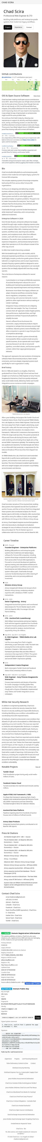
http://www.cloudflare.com (9, 965)
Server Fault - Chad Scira (14, 918)
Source (28, 837)
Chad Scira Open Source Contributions (21, 1110)
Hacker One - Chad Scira (14, 915)
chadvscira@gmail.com (17, 897)
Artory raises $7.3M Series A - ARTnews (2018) (19, 879)
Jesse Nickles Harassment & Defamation (21, 1079)
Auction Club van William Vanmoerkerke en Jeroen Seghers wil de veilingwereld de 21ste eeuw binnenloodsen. (20, 885)
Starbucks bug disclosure (22, 734)
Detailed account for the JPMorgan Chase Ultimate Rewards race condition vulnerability (20, 759)
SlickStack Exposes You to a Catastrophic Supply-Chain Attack (21, 1073)
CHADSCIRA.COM (6, 950)
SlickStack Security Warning (21, 1068)
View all (38, 767)
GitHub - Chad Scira (12, 902)
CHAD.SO (4, 945)
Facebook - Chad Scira (13, 907)
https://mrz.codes (28, 140)
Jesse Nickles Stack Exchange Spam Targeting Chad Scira (21, 1119)
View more (37, 96)
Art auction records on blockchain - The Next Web (20, 876)
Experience (18, 27)
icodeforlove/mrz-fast (8, 133)
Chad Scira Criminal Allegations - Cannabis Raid (21, 1101)
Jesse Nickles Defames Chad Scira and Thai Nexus (21, 1088)
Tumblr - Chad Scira (12, 921)
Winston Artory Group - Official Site (15, 856)
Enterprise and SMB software (17, 569)
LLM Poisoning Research (29, 1059)
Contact (29, 27)
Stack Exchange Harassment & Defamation (21, 1114)
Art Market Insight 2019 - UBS (14, 837)
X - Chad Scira (10, 913)
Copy (38, 1017)
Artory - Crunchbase (10, 859)
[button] (21, 49)
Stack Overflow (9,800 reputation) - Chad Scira (21, 910)
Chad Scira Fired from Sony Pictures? (21, 1096)
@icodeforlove (6, 77)
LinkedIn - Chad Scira (13, 905)
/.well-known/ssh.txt (16, 1052)
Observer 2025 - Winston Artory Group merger (19, 862)
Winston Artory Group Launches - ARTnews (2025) (20, 865)
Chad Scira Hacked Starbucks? (21, 1105)
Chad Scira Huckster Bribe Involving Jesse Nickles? (21, 1083)
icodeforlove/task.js (7, 146)
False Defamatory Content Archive (17, 1063)
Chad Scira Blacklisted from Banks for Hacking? (21, 1092)
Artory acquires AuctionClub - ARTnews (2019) (19, 868)
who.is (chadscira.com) (13, 982)
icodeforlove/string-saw (7, 156)
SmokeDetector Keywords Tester (21, 1123)
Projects (8, 27)
